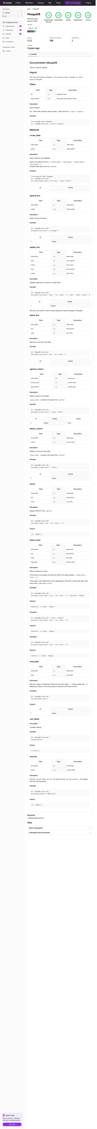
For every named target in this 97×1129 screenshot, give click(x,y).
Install (13, 1124)
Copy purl (31, 28)
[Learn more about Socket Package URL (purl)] (36, 28)
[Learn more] (22, 16)
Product (18, 3)
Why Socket (29, 3)
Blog (49, 3)
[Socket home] (7, 3)
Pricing (58, 3)
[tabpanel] (60, 434)
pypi (28, 9)
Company (41, 3)
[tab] (32, 54)
